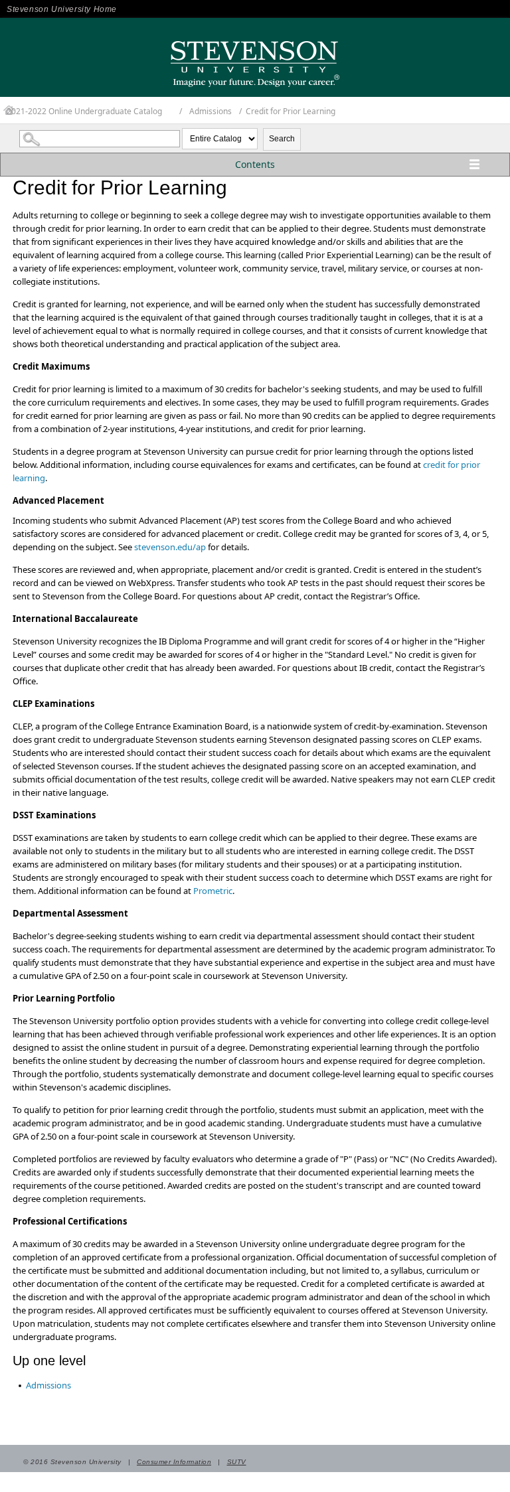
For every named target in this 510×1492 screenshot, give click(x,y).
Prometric (212, 891)
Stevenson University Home (62, 9)
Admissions (210, 111)
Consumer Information (174, 1461)
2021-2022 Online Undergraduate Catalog (84, 111)
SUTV (236, 1461)
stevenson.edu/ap (170, 547)
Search (282, 138)
